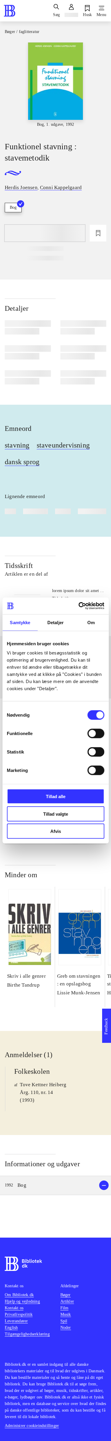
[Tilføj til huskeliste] (98, 233)
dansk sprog (22, 462)
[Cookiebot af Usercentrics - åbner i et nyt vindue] (79, 606)
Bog (13, 207)
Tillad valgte (55, 813)
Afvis (55, 831)
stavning (17, 445)
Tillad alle (55, 796)
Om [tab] (91, 622)
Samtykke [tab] (20, 622)
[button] (55, 1185)
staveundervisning (63, 445)
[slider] (55, 86)
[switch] (95, 733)
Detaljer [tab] (55, 622)
